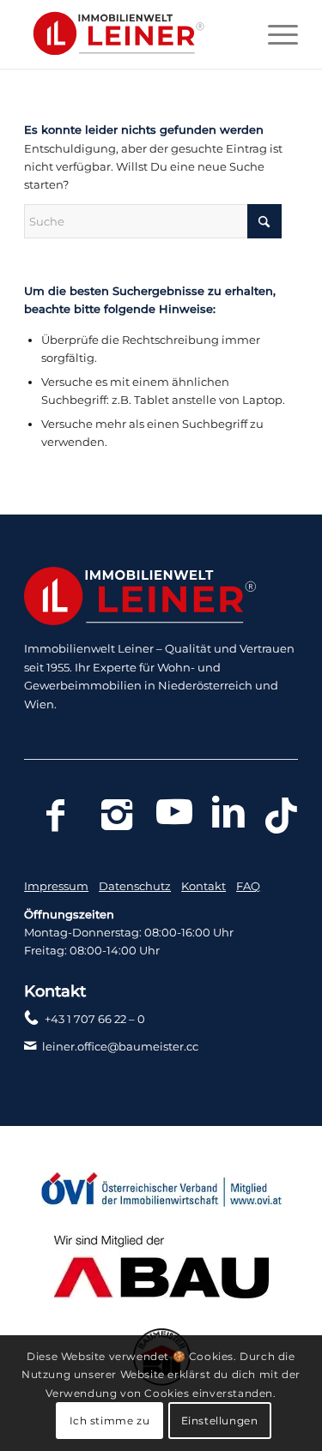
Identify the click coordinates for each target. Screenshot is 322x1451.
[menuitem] (274, 34)
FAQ (248, 886)
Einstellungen (219, 1420)
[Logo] (133, 34)
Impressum (56, 886)
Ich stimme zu (110, 1420)
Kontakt (203, 886)
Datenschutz (135, 886)
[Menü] (274, 34)
